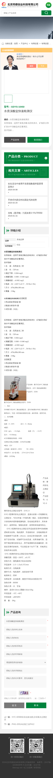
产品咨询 (15, 140)
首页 (16, 43)
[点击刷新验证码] (24, 693)
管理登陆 (37, 768)
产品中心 (24, 43)
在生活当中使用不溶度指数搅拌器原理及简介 (25, 185)
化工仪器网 (27, 768)
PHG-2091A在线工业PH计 (23, 724)
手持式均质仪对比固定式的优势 (22, 200)
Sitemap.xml (17, 768)
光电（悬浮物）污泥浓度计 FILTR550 (25, 213)
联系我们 (38, 140)
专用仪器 (34, 43)
